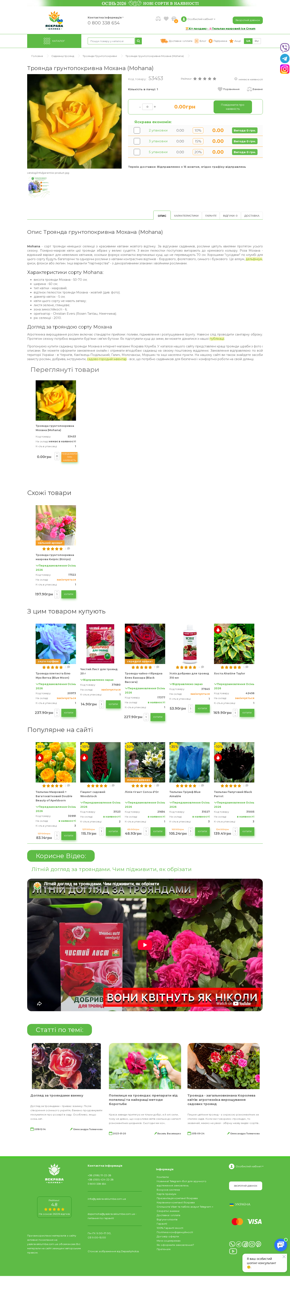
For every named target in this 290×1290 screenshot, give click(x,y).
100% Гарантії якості (170, 1227)
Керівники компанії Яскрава (176, 1202)
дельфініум (254, 259)
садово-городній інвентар (107, 359)
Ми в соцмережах (168, 1240)
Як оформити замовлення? (175, 1244)
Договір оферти (168, 1236)
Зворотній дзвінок (247, 20)
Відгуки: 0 (230, 215)
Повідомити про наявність (69, 457)
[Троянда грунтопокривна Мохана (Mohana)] (74, 121)
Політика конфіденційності (175, 1232)
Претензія (163, 1249)
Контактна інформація (105, 17)
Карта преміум (166, 1194)
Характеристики (186, 215)
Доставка (251, 215)
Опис (162, 215)
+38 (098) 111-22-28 (99, 1175)
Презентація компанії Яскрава (177, 1198)
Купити (68, 594)
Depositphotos (130, 1251)
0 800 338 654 (104, 22)
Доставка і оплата (168, 1215)
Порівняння (231, 89)
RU (257, 40)
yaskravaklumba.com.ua (42, 1244)
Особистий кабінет (249, 1166)
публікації (217, 339)
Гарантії (210, 215)
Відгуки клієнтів (167, 1219)
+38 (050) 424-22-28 (101, 1179)
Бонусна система (168, 1189)
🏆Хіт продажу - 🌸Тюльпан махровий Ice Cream (220, 28)
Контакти (163, 1177)
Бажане (258, 89)
